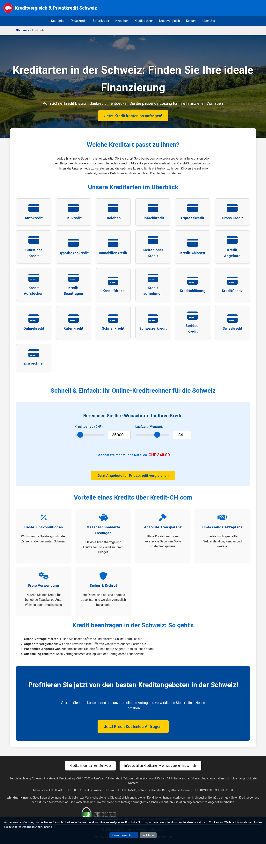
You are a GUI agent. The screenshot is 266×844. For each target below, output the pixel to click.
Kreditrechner (144, 21)
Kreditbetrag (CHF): (89, 427)
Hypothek (121, 21)
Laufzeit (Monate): (149, 427)
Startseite (57, 21)
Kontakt (191, 21)
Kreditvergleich (169, 21)
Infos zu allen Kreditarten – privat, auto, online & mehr (160, 766)
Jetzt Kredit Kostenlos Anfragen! (133, 726)
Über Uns (209, 21)
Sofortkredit (101, 21)
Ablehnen (148, 835)
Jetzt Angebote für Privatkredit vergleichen (133, 475)
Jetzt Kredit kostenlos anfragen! (133, 116)
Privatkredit (78, 21)
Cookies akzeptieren (123, 835)
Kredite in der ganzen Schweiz (90, 766)
